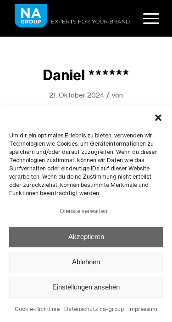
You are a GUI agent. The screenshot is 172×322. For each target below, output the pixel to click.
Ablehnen (86, 262)
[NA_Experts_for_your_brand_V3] (71, 18)
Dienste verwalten (83, 210)
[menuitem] (146, 18)
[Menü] (146, 18)
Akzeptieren (86, 236)
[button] (158, 117)
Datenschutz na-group (94, 309)
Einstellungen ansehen (86, 287)
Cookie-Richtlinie (37, 309)
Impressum (142, 309)
